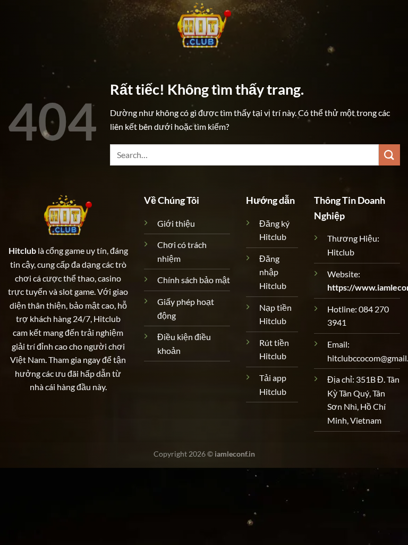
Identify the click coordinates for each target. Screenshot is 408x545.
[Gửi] (389, 154)
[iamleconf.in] (204, 24)
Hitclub (22, 250)
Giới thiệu (176, 223)
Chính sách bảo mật (193, 280)
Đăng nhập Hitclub (272, 272)
